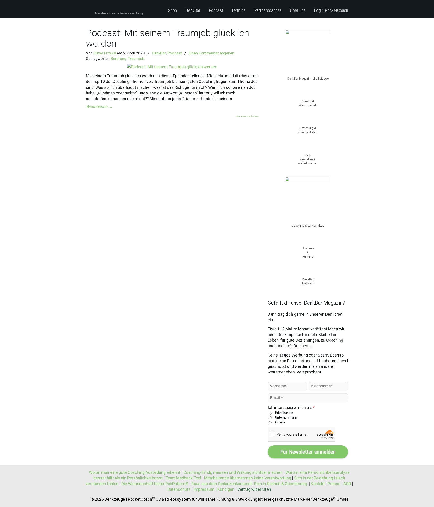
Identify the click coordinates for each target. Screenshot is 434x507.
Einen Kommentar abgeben (211, 53)
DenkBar (159, 53)
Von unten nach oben (247, 116)
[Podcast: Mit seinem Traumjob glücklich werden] (172, 66)
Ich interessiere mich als (291, 407)
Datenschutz (179, 489)
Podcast (174, 53)
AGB (347, 483)
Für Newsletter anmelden (308, 452)
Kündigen (225, 489)
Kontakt (318, 483)
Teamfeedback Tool (183, 478)
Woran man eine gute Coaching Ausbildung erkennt (135, 472)
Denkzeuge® (110, 8)
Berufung (118, 58)
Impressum (204, 489)
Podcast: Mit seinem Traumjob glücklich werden (167, 38)
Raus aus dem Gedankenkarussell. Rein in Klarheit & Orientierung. (249, 483)
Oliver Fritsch (105, 53)
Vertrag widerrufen (254, 489)
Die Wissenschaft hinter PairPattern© (155, 483)
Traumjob (136, 58)
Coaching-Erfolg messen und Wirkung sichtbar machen (233, 472)
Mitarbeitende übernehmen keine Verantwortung (247, 478)
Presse (334, 483)
